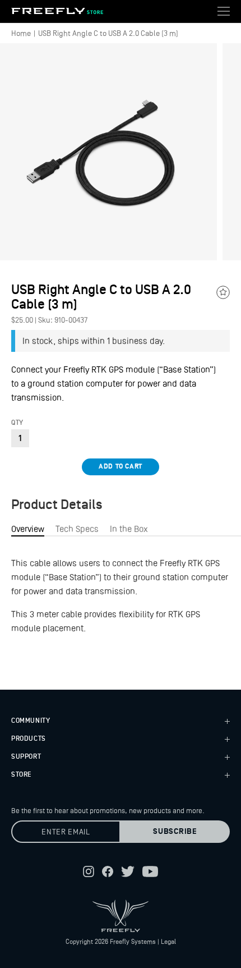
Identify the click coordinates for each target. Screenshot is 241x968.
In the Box (129, 529)
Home (21, 33)
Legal (168, 942)
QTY (17, 423)
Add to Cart (120, 466)
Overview (27, 529)
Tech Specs (77, 529)
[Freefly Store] (57, 11)
